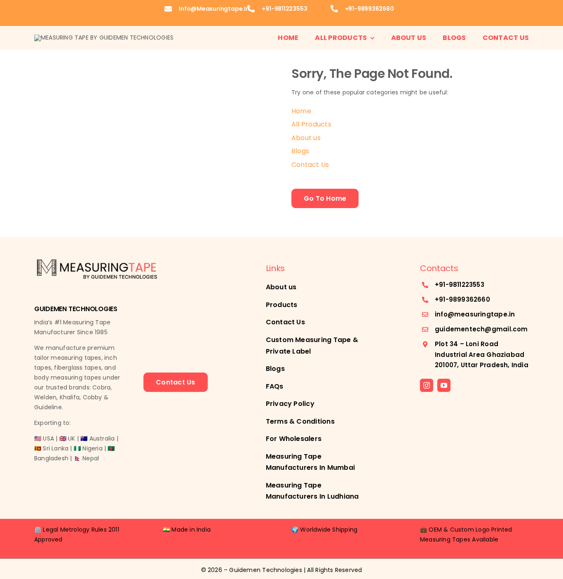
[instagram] (426, 385)
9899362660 (469, 299)
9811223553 (466, 284)
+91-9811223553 (284, 9)
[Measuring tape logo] (104, 37)
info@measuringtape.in (214, 9)
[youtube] (443, 385)
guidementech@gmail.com (481, 329)
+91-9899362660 (369, 9)
